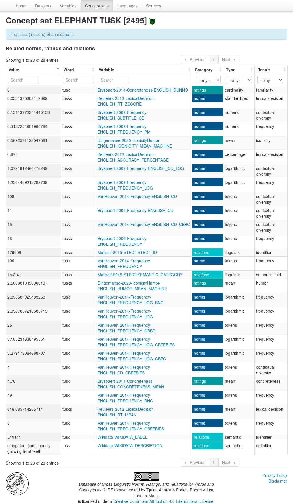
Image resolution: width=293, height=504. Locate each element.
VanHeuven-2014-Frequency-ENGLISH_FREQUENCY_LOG (125, 314)
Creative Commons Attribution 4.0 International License (163, 501)
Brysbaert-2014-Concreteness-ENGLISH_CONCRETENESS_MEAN (131, 384)
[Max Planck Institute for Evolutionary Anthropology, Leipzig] (17, 483)
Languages (127, 6)
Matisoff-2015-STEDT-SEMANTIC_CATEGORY (140, 274)
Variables (68, 6)
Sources (153, 6)
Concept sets (97, 6)
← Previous (195, 59)
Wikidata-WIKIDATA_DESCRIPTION (130, 445)
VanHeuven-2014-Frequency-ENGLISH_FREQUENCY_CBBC (126, 328)
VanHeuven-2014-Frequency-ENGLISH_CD (137, 196)
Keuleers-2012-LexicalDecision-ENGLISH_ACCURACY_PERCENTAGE (133, 157)
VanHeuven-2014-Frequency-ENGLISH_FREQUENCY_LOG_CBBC (132, 356)
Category (204, 69)
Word (69, 69)
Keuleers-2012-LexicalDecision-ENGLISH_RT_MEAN (126, 412)
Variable (106, 69)
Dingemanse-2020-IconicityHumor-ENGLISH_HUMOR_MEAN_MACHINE (132, 285)
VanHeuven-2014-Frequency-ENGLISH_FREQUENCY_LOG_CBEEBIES (136, 342)
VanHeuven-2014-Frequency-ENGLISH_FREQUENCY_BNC (125, 398)
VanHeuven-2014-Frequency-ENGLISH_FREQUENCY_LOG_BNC (130, 299)
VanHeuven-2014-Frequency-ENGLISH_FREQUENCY (124, 263)
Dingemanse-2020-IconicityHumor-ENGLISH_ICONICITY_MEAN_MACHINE (135, 143)
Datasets (43, 6)
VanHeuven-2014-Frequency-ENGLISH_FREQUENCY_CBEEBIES (131, 426)
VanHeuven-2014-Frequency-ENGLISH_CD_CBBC (144, 224)
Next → (228, 59)
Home (21, 6)
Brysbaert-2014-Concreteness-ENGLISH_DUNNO (143, 90)
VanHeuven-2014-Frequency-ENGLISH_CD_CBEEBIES (124, 370)
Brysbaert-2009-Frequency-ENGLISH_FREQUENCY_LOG (125, 185)
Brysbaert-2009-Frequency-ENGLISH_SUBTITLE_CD (123, 115)
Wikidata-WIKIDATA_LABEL (122, 437)
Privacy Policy (274, 475)
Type (230, 69)
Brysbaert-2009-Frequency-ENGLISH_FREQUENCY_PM (124, 129)
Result (263, 69)
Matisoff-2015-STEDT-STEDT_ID (127, 252)
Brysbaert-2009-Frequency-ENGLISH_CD (135, 210)
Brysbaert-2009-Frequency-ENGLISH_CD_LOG (141, 168)
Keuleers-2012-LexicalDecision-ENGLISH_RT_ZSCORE (126, 101)
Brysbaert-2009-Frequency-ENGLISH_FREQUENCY (123, 241)
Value (14, 69)
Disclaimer (277, 481)
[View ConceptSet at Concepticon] (152, 20)
